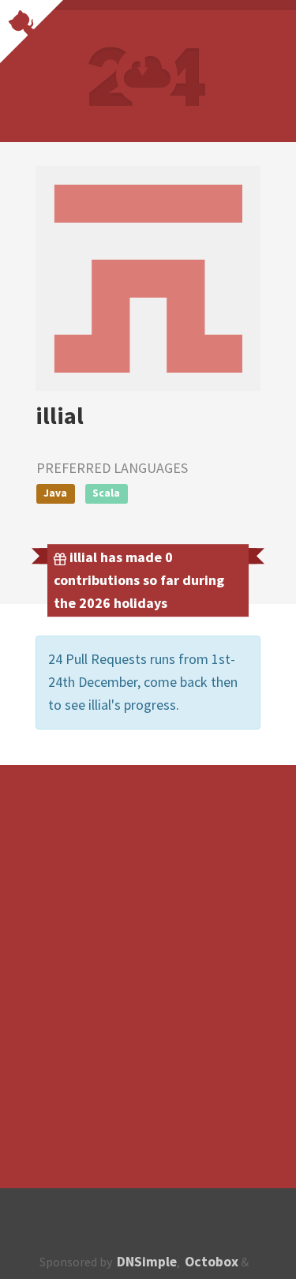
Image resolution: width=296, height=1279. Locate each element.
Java (55, 493)
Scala (106, 493)
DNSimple (147, 1261)
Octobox (211, 1261)
